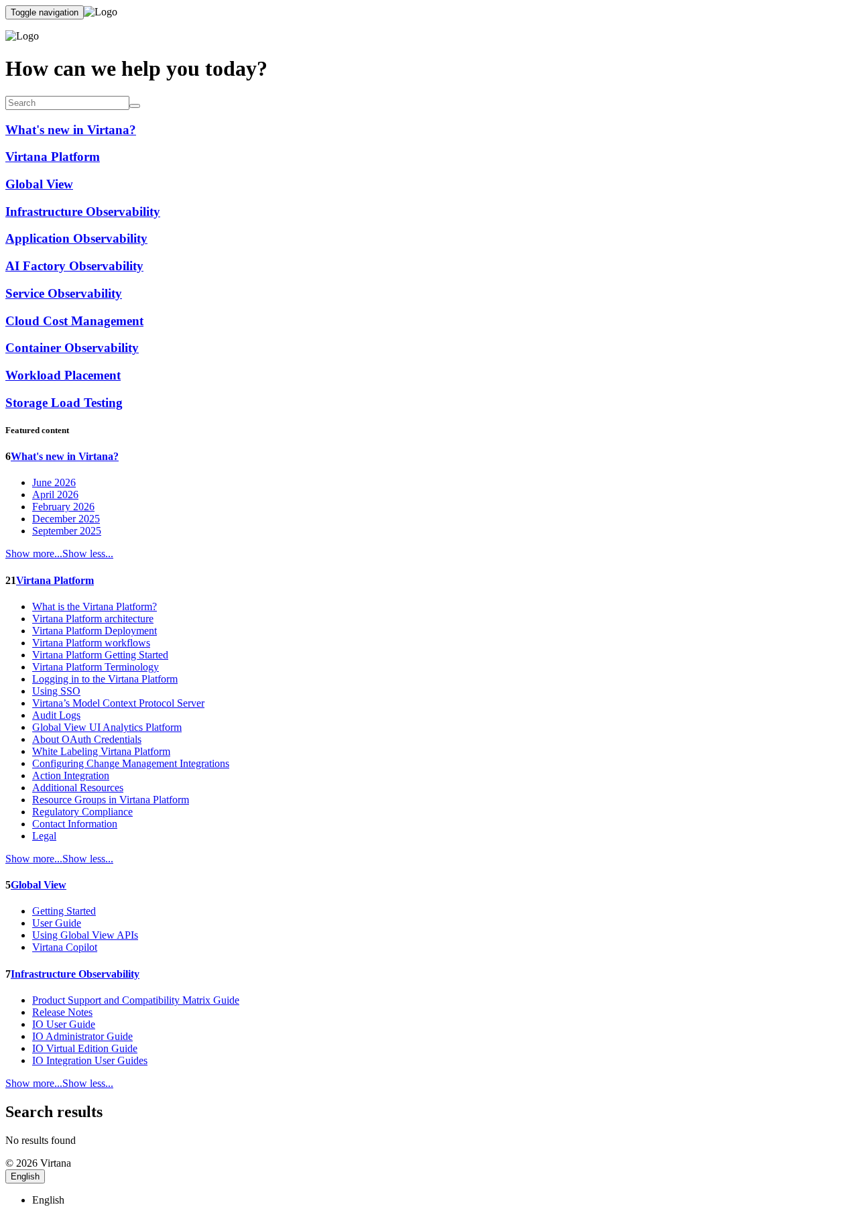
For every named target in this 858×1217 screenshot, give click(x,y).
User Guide (56, 923)
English (25, 1176)
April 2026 (55, 494)
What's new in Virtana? (65, 456)
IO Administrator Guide (82, 1036)
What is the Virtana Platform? (94, 606)
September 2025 (66, 530)
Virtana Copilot (64, 947)
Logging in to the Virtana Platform (105, 679)
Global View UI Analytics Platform (107, 727)
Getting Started (64, 911)
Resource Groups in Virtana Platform (110, 799)
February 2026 (63, 506)
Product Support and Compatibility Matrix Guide (135, 1000)
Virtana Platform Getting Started (100, 654)
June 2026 (54, 482)
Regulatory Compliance (82, 811)
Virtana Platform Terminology (95, 667)
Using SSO (56, 691)
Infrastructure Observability (75, 974)
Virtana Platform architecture (93, 618)
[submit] (134, 106)
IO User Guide (63, 1024)
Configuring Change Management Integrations (130, 763)
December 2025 (66, 518)
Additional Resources (77, 787)
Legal (44, 836)
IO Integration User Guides (89, 1060)
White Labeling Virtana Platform (101, 751)
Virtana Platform (55, 580)
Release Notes (62, 1012)
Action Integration (70, 775)
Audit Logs (56, 715)
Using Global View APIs (85, 935)
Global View (38, 884)
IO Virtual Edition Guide (84, 1048)
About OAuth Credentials (86, 739)
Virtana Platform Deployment (94, 630)
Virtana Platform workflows (91, 642)
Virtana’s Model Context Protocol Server (118, 703)
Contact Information (74, 823)
